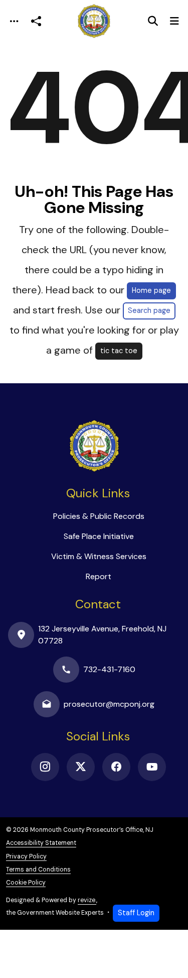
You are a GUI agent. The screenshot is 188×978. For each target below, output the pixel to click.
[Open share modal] (36, 21)
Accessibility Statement (41, 843)
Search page (149, 310)
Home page (151, 290)
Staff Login (136, 912)
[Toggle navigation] (14, 21)
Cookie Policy (26, 883)
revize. (87, 900)
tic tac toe (118, 350)
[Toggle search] (153, 21)
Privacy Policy (26, 856)
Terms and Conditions (38, 869)
